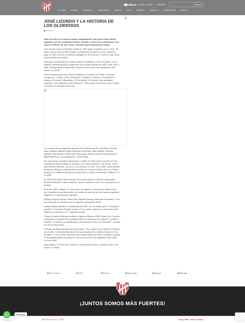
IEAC (129, 10)
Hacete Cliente (145, 5)
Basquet (88, 10)
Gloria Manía (169, 10)
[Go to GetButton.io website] (6, 320)
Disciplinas (103, 10)
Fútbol (74, 10)
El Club (61, 10)
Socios (117, 10)
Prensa (140, 10)
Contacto (154, 10)
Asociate (161, 5)
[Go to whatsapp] (6, 314)
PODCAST (184, 10)
